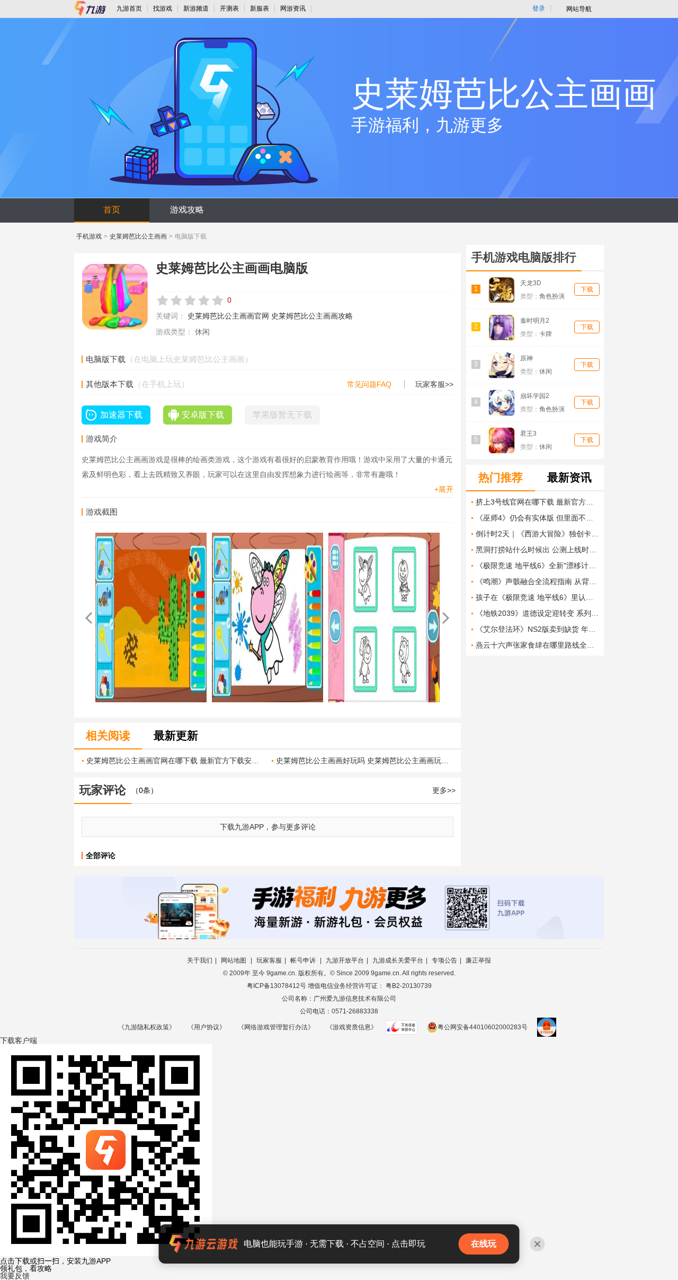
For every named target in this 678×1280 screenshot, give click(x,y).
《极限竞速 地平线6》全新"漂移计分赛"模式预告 (537, 565)
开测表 (229, 8)
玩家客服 (269, 960)
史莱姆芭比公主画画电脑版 (232, 268)
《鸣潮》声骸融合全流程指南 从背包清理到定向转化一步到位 (537, 581)
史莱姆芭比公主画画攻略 (312, 316)
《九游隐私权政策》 (146, 1027)
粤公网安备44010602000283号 (483, 1027)
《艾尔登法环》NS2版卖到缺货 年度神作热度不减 (537, 629)
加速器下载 (121, 414)
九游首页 (129, 8)
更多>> (444, 790)
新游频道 (196, 8)
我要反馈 (15, 1276)
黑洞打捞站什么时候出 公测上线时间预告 (537, 549)
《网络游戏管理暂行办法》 (276, 1027)
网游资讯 (293, 8)
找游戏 (162, 8)
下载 (18, 1040)
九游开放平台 (345, 960)
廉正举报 (478, 960)
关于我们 (199, 960)
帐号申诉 (303, 960)
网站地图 (234, 960)
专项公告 (444, 960)
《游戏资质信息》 (351, 1027)
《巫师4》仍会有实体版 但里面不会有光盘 (537, 518)
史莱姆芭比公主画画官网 (228, 316)
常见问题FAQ (369, 384)
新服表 (259, 8)
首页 (111, 209)
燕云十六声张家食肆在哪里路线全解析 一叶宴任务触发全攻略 (537, 645)
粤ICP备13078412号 (276, 986)
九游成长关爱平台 (397, 960)
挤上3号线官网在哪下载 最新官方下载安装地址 (537, 502)
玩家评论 (102, 790)
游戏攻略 (187, 209)
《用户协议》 (207, 1027)
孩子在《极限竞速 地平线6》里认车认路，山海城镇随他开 (537, 597)
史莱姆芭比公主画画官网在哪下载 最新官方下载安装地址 (175, 760)
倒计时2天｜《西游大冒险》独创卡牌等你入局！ (537, 533)
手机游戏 (89, 236)
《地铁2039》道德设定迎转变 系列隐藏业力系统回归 (537, 613)
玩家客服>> (434, 384)
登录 (538, 8)
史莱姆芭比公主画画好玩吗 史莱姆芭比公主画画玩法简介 (364, 760)
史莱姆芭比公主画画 (138, 236)
